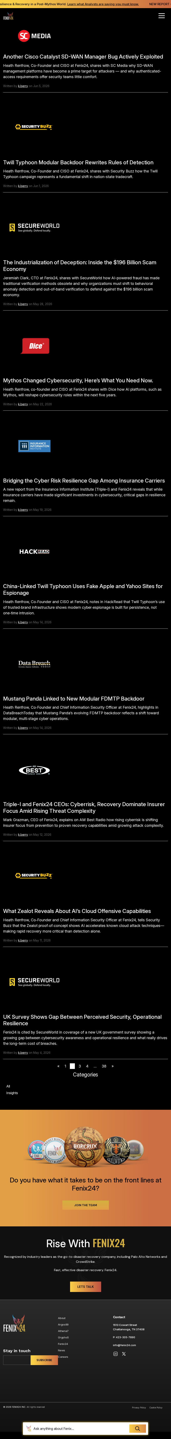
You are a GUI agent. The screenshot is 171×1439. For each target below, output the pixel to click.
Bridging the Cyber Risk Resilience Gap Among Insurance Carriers (84, 480)
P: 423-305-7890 (124, 1337)
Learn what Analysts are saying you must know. (99, 4)
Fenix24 (63, 1343)
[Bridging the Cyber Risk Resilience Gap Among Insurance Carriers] (34, 445)
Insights (12, 1093)
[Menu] (161, 15)
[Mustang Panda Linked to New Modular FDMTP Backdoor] (34, 664)
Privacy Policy (139, 1407)
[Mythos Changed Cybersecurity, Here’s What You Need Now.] (34, 345)
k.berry (23, 86)
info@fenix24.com (124, 1345)
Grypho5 (63, 1337)
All (8, 1086)
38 (104, 1066)
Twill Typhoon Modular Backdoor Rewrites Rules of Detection (78, 162)
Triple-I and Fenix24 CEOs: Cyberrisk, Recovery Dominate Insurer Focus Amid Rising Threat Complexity (84, 807)
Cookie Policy (155, 1407)
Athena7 (63, 1331)
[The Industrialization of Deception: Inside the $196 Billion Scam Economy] (34, 227)
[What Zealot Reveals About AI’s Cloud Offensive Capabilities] (34, 876)
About (61, 1318)
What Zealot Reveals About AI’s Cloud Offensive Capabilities (77, 911)
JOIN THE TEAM (85, 1205)
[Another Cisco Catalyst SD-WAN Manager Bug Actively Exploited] (34, 35)
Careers (63, 1356)
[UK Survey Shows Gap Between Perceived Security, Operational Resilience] (34, 982)
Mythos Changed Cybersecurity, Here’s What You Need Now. (78, 380)
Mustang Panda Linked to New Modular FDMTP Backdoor (74, 698)
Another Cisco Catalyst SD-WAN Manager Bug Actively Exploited (83, 56)
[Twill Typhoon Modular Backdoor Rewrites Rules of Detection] (34, 127)
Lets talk (85, 1287)
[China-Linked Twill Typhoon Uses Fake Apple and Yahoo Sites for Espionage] (34, 551)
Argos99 (63, 1324)
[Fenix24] (8, 15)
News (61, 1350)
